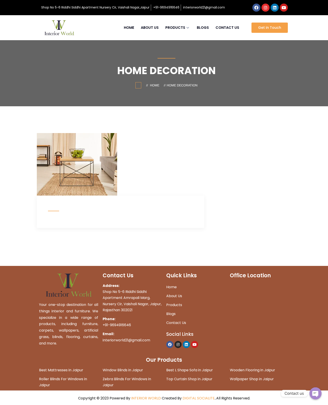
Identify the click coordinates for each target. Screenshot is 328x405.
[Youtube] (284, 8)
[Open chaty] (315, 393)
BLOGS (203, 27)
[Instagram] (266, 8)
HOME (129, 27)
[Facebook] (256, 8)
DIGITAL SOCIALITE (199, 398)
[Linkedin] (275, 8)
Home (155, 85)
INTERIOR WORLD (146, 398)
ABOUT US (150, 27)
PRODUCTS (175, 27)
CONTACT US (227, 27)
